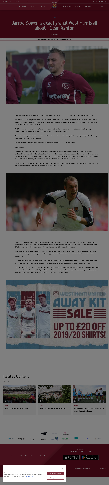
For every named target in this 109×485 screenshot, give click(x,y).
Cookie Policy (30, 476)
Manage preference (55, 477)
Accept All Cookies (55, 473)
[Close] (63, 468)
